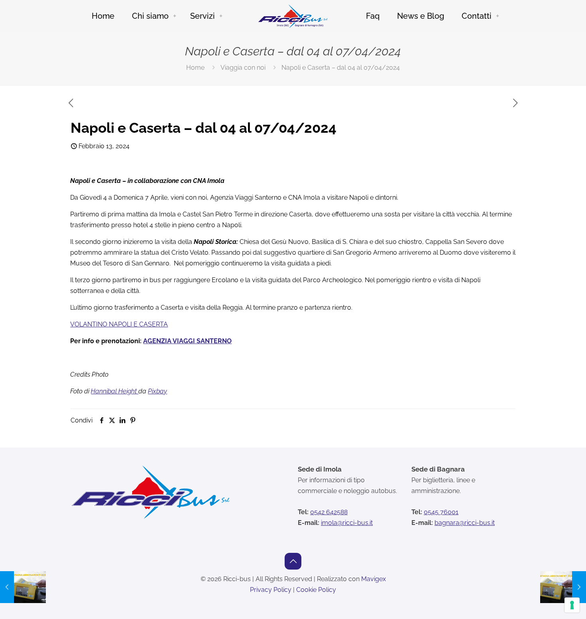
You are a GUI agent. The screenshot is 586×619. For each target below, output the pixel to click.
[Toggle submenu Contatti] (497, 16)
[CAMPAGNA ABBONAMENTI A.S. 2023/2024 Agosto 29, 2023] (23, 587)
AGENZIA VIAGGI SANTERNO (187, 341)
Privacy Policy (270, 589)
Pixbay (157, 391)
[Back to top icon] (293, 561)
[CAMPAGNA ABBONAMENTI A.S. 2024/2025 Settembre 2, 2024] (563, 587)
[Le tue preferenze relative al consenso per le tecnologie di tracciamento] (572, 605)
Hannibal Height (114, 391)
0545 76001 (441, 512)
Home (195, 67)
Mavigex (373, 579)
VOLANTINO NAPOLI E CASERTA (119, 324)
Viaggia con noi (242, 67)
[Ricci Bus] (293, 16)
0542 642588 (329, 512)
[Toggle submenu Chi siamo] (175, 16)
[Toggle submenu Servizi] (221, 16)
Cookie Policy (316, 589)
